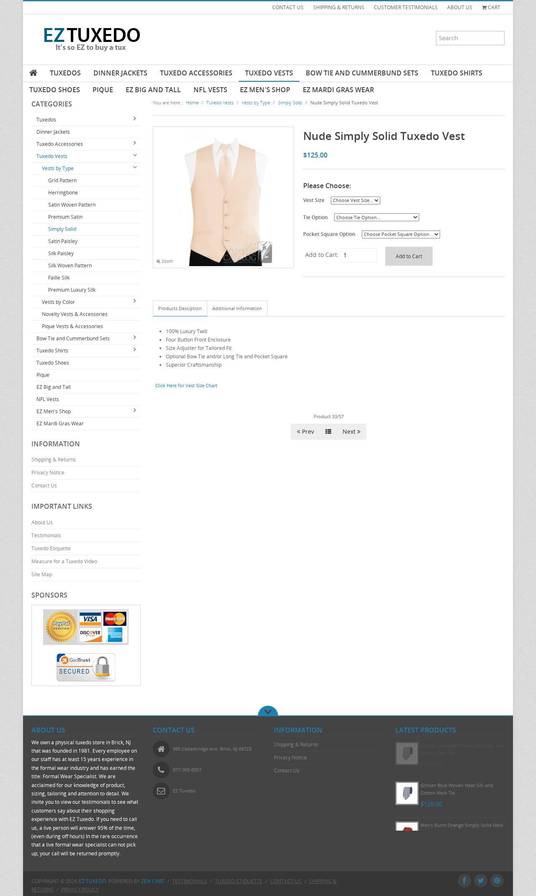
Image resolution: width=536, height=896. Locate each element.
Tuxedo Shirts (456, 73)
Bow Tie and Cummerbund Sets (362, 73)
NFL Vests (210, 89)
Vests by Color (58, 302)
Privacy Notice (47, 472)
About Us (42, 522)
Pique (103, 89)
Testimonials (46, 535)
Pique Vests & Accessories (72, 326)
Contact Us (44, 485)
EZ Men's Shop (265, 89)
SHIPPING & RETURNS (338, 7)
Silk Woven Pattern (70, 265)
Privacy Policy (80, 889)
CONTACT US (288, 7)
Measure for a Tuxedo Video (64, 561)
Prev (307, 431)
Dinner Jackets (120, 73)
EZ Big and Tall (153, 89)
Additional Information (237, 308)
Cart (493, 7)
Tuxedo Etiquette (51, 548)
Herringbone (63, 192)
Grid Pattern (62, 180)
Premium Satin (65, 216)
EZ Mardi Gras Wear (338, 89)
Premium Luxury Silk (71, 289)
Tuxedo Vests (269, 73)
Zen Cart (153, 881)
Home (192, 102)
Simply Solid (62, 229)
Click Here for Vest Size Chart (186, 385)
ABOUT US (459, 7)
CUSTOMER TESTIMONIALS (406, 7)
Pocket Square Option (329, 233)
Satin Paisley (62, 241)
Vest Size (314, 200)
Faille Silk (59, 277)
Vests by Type (58, 168)
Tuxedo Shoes (54, 89)
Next (350, 431)
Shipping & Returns (53, 459)
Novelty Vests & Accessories (75, 314)
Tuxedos (65, 73)
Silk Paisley (61, 253)
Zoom (166, 261)
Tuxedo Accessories (196, 73)
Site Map (41, 574)
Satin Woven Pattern (71, 204)
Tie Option (315, 217)
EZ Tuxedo (92, 881)
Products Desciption (180, 308)
